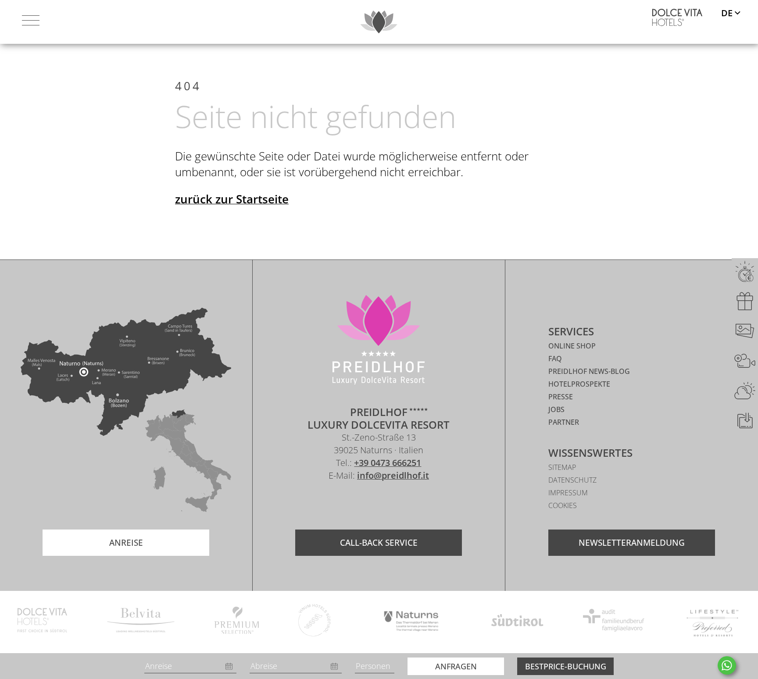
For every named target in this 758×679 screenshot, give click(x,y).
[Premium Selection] (236, 622)
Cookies (562, 505)
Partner (563, 422)
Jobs (556, 409)
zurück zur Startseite (232, 199)
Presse (560, 397)
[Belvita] (141, 622)
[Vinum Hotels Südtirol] (315, 622)
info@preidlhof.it (393, 475)
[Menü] (31, 22)
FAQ (555, 358)
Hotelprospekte (579, 384)
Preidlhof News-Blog (589, 371)
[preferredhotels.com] (712, 622)
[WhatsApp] (727, 665)
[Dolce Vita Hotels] (677, 17)
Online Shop (572, 346)
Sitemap (562, 467)
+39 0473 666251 (387, 463)
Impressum (568, 493)
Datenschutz (572, 480)
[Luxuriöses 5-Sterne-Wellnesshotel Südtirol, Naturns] (365, 501)
